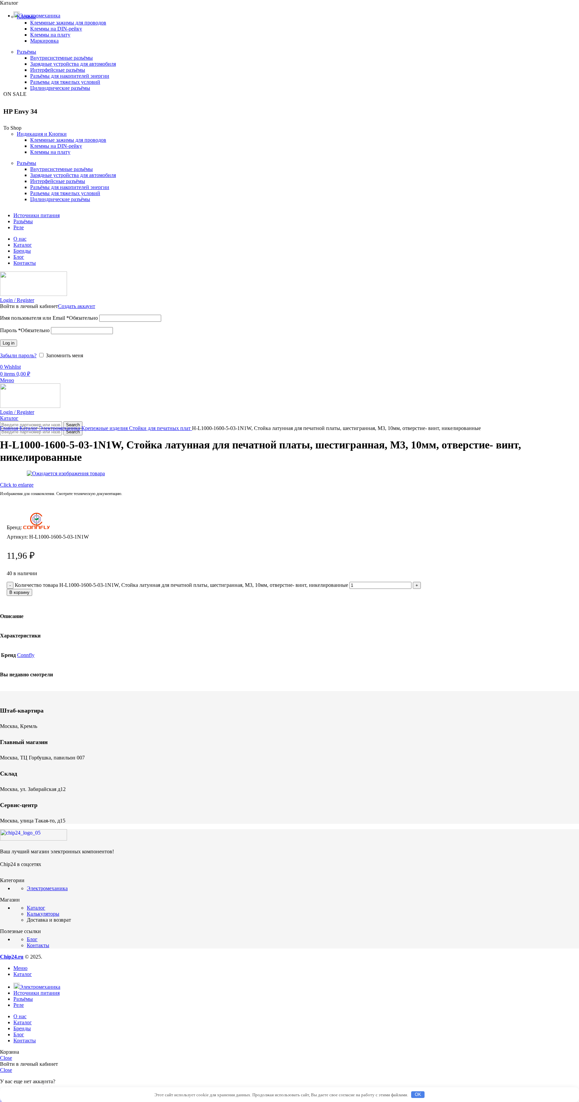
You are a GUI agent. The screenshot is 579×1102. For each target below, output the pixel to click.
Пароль (25, 330)
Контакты (38, 945)
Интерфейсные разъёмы (57, 70)
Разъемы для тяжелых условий (65, 82)
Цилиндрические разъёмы (60, 88)
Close (6, 1058)
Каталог (29, 428)
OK (418, 1094)
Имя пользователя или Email (49, 318)
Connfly (26, 655)
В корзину (19, 592)
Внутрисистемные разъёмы (61, 58)
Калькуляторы (43, 914)
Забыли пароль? (18, 355)
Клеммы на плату (50, 35)
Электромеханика (60, 428)
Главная (9, 428)
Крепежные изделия (105, 428)
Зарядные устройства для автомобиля (73, 64)
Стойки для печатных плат (160, 428)
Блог (32, 939)
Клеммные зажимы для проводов (68, 22)
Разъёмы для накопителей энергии (69, 76)
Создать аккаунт (76, 306)
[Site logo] (33, 294)
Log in (8, 343)
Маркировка (44, 41)
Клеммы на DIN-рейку (56, 29)
